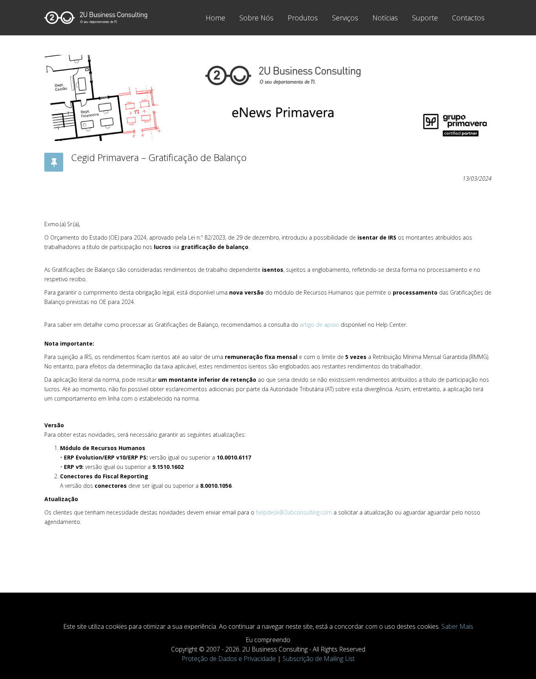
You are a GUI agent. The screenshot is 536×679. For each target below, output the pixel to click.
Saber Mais (457, 626)
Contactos (468, 17)
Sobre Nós (256, 17)
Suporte (425, 17)
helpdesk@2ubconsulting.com (294, 512)
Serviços (345, 17)
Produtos (303, 17)
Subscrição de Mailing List (319, 658)
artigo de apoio (319, 324)
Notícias (385, 17)
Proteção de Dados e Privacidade (229, 658)
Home (215, 17)
